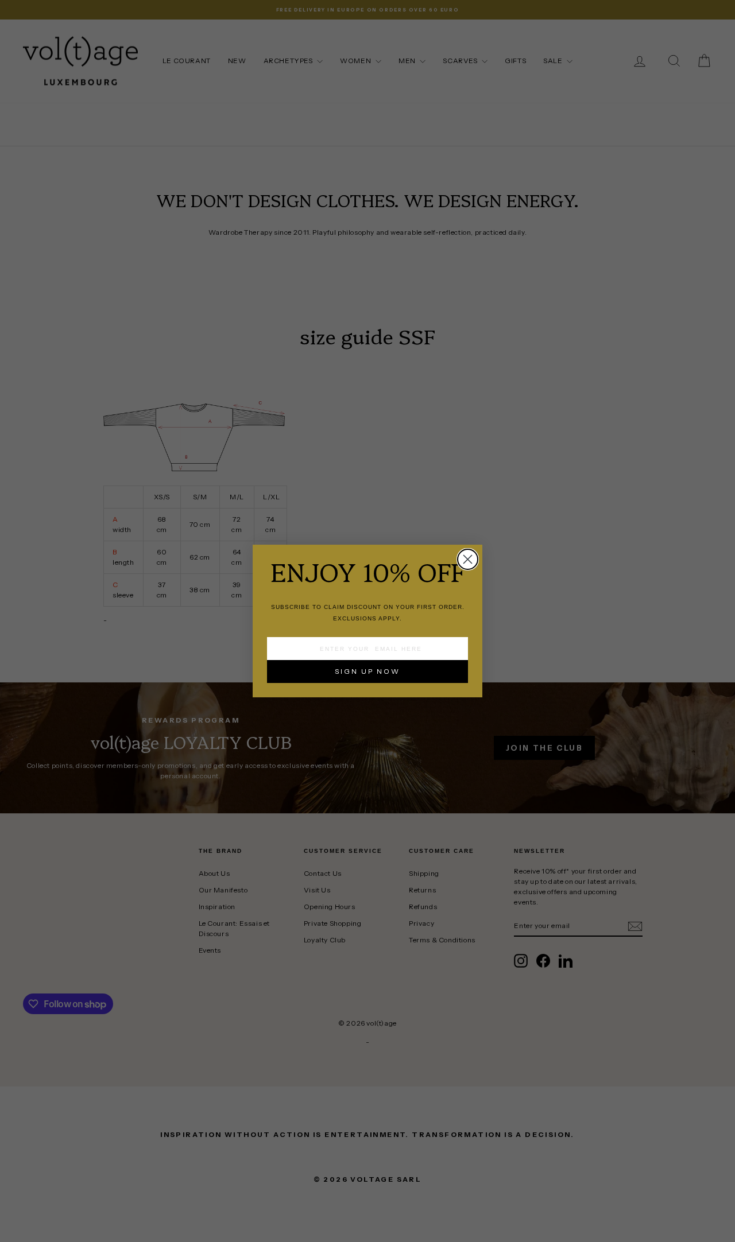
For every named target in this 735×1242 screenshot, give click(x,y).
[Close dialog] (468, 559)
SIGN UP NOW (367, 671)
